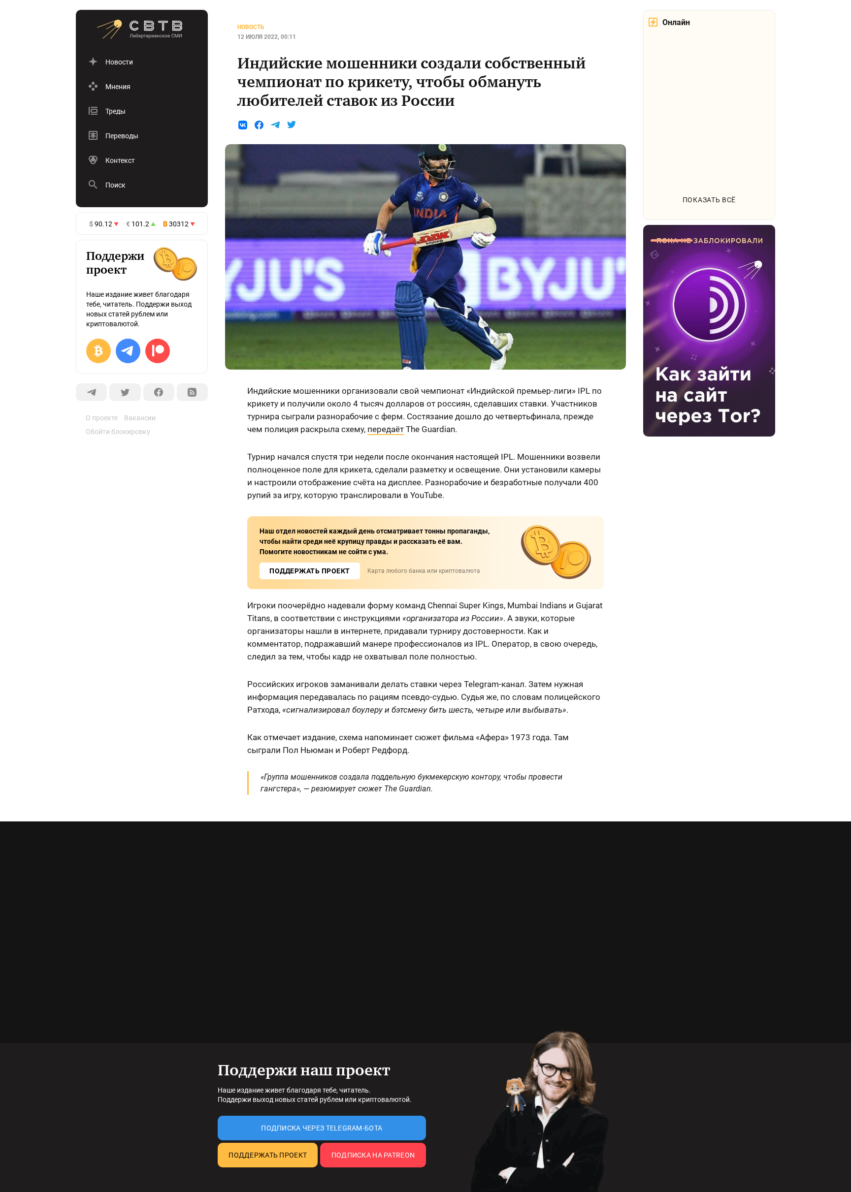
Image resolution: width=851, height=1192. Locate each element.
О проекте (102, 418)
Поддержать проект (268, 1155)
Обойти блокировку (118, 432)
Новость (250, 27)
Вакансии (140, 418)
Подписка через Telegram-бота (321, 1128)
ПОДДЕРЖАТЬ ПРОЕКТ (309, 571)
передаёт (385, 429)
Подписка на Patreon (373, 1155)
